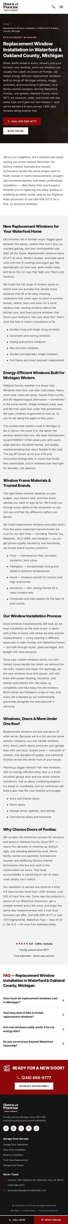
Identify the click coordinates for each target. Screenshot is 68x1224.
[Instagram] (13, 1128)
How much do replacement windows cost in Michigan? (30, 1000)
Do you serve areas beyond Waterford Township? (28, 1043)
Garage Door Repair (13, 1165)
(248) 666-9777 (36, 1077)
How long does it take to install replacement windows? (23, 1014)
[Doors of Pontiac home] (11, 7)
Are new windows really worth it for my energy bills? (28, 1029)
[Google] (36, 1128)
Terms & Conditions (48, 1210)
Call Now (19, 1220)
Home (6, 24)
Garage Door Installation (15, 1144)
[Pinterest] (29, 1128)
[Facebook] (6, 1128)
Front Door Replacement (15, 1160)
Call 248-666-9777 (23, 121)
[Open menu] (61, 6)
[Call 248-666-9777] (53, 6)
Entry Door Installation (14, 1149)
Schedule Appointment (34, 1086)
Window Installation (13, 1154)
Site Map (14, 1210)
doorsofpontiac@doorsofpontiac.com (27, 1190)
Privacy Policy (28, 1210)
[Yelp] (21, 1128)
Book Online (16, 131)
